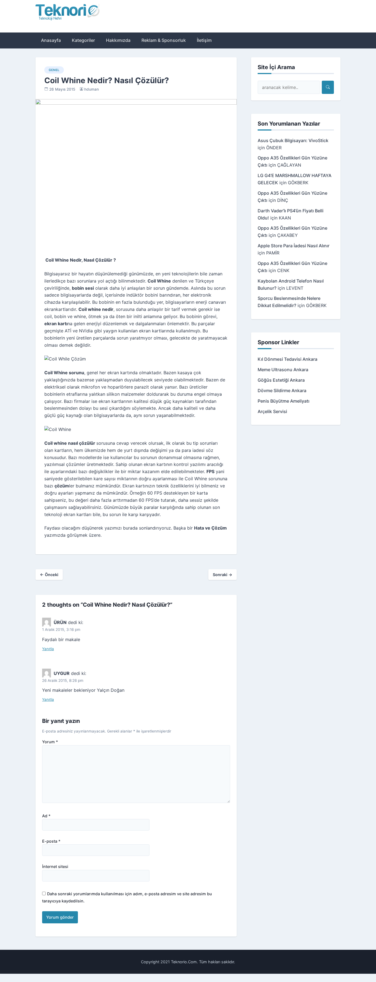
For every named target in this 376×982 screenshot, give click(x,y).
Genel (54, 70)
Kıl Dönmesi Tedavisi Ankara (287, 359)
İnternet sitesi (55, 867)
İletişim (204, 40)
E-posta (51, 841)
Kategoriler (83, 40)
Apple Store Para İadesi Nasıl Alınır (293, 245)
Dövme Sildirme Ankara (282, 390)
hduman (91, 89)
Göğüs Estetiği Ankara (281, 380)
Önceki (49, 574)
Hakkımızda (118, 40)
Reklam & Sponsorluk (163, 40)
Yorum (50, 742)
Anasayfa (51, 40)
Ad (46, 816)
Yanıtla (48, 649)
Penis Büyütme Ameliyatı (283, 401)
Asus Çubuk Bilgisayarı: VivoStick (293, 140)
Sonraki (222, 574)
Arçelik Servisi (272, 411)
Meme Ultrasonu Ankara (283, 369)
